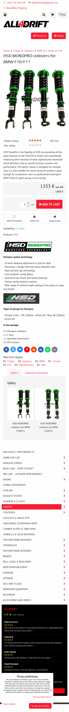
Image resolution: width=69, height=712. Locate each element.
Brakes (7, 556)
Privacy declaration (42, 696)
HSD (43, 364)
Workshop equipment (15, 589)
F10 (9, 364)
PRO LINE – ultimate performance (22, 474)
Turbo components (14, 484)
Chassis (11, 361)
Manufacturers (26, 364)
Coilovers (27, 361)
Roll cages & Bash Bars (17, 561)
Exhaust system (12, 495)
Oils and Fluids (12, 583)
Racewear (9, 594)
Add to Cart (51, 204)
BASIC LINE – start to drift (18, 468)
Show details (9, 704)
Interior (8, 578)
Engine (7, 479)
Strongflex (10, 545)
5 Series (56, 361)
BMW (42, 361)
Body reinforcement (15, 567)
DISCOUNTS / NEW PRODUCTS (18, 451)
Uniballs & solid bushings (19, 534)
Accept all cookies (40, 705)
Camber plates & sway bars (19, 528)
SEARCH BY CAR (11, 457)
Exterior (8, 572)
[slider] (35, 140)
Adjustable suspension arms (20, 523)
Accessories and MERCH (17, 600)
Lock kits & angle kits (16, 517)
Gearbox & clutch (14, 501)
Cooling (8, 490)
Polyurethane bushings (17, 539)
